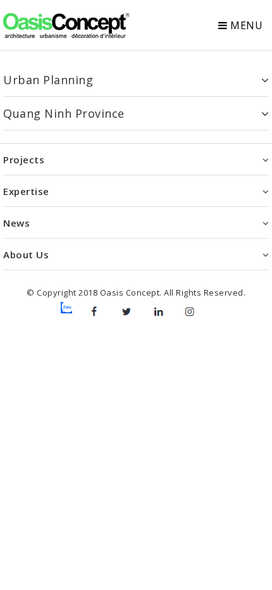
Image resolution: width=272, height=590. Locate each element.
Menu (245, 25)
